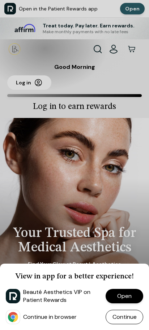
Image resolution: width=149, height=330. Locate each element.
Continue (124, 317)
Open (124, 296)
